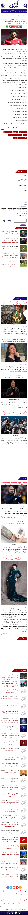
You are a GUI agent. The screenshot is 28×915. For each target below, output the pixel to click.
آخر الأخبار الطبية (6, 633)
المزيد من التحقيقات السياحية (8, 517)
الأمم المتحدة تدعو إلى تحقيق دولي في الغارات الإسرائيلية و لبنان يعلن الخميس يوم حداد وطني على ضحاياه (10, 677)
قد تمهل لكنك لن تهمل (10, 750)
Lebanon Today (18, 135)
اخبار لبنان (15, 132)
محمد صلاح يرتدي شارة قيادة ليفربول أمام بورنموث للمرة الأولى (15, 127)
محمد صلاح (15, 49)
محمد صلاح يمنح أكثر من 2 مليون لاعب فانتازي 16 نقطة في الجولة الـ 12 (14, 123)
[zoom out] (7, 15)
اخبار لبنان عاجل (7, 132)
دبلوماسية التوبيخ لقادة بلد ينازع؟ (10, 772)
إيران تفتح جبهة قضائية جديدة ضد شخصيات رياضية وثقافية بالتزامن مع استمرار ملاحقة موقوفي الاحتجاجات (14, 413)
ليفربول (25, 72)
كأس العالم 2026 (22, 138)
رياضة (26, 15)
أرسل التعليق (23, 224)
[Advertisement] (14, 155)
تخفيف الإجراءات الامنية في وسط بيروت (10, 876)
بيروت (24, 135)
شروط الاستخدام (23, 206)
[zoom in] (2, 15)
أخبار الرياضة (21, 15)
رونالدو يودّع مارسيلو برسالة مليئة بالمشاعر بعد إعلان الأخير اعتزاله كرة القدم (10, 264)
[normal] (4, 15)
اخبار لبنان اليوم (22, 132)
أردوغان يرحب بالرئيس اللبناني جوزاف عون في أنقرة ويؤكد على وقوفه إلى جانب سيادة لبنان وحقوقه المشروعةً (10, 685)
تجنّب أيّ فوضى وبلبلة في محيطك (10, 705)
